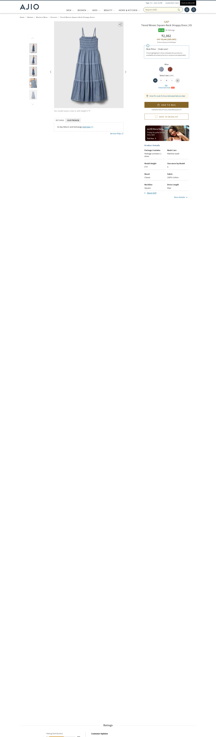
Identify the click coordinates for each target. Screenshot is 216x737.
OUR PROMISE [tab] (73, 120)
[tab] (33, 48)
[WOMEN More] (87, 10)
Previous (50, 71)
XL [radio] (178, 80)
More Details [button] (179, 197)
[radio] (161, 71)
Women (30, 17)
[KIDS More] (99, 10)
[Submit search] (180, 9)
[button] (186, 9)
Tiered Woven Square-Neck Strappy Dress (77, 17)
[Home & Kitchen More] (139, 10)
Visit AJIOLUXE (188, 3)
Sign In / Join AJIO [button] (154, 3)
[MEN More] (73, 10)
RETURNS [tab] (60, 120)
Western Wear (42, 17)
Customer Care (172, 3)
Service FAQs (115, 133)
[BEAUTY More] (114, 10)
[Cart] (193, 9)
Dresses (54, 17)
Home (22, 17)
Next (125, 71)
